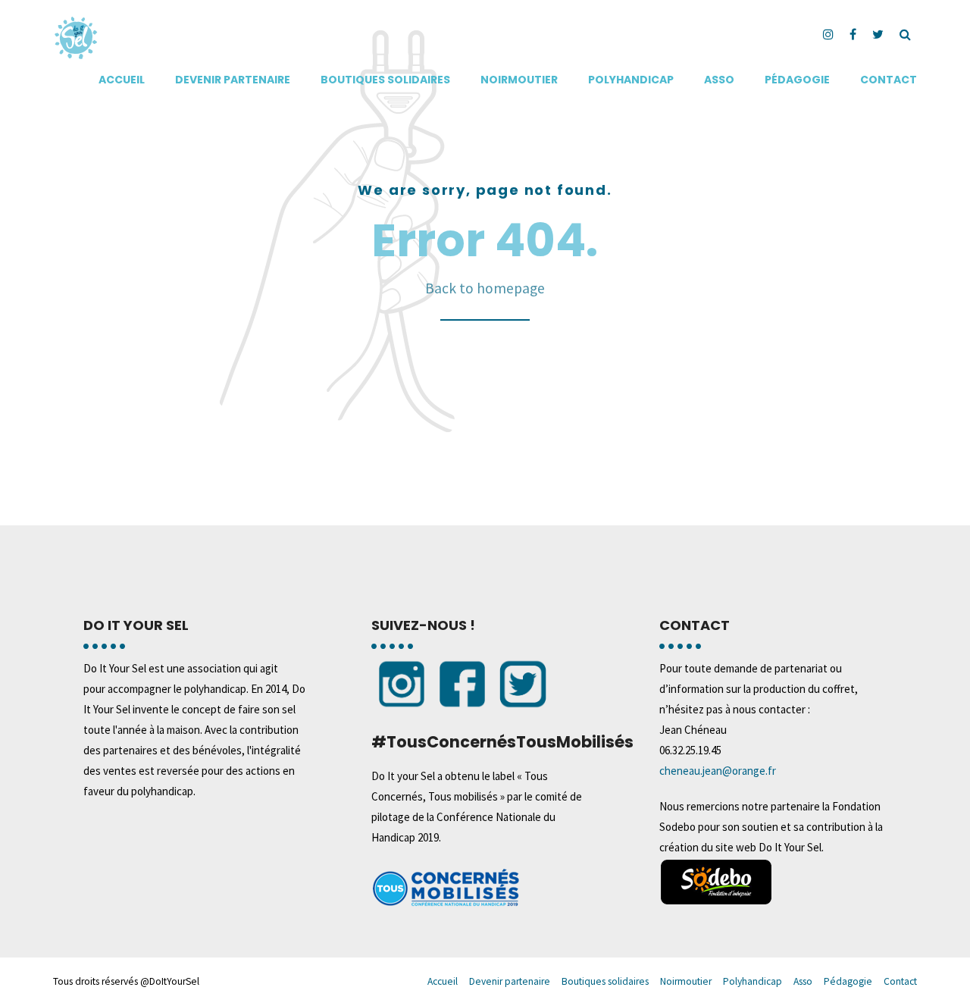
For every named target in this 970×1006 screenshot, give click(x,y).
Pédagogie (797, 79)
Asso (719, 79)
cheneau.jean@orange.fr (717, 770)
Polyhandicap (631, 79)
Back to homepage (485, 288)
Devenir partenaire (232, 79)
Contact (888, 79)
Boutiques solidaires (385, 79)
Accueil (122, 79)
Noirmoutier (519, 79)
